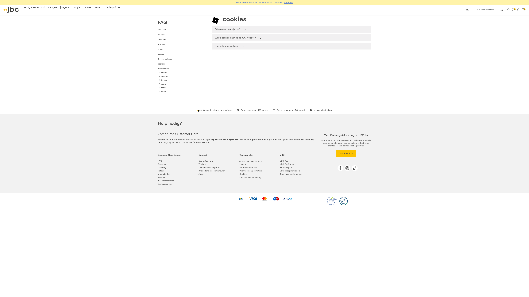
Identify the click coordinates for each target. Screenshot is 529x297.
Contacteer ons (206, 161)
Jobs (201, 174)
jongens (164, 76)
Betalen (161, 54)
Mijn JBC (161, 34)
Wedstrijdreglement (248, 167)
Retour (160, 49)
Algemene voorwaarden (250, 161)
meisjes (163, 72)
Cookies (161, 64)
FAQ (160, 161)
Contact (203, 155)
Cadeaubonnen (165, 184)
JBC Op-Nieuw (287, 164)
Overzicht (162, 29)
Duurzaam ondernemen (291, 174)
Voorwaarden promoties (250, 171)
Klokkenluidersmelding (250, 177)
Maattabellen (163, 69)
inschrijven (346, 153)
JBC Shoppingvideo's (290, 171)
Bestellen (162, 39)
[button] (34, 7)
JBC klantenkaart (166, 181)
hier (208, 142)
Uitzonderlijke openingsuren (212, 171)
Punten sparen (287, 167)
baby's (163, 84)
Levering (161, 44)
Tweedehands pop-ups (209, 167)
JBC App (284, 161)
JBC (282, 155)
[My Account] (518, 9)
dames (163, 87)
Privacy (242, 164)
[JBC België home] (11, 10)
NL (467, 10)
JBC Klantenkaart (165, 59)
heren (163, 91)
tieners (163, 80)
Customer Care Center (169, 155)
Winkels (202, 164)
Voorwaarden (246, 155)
